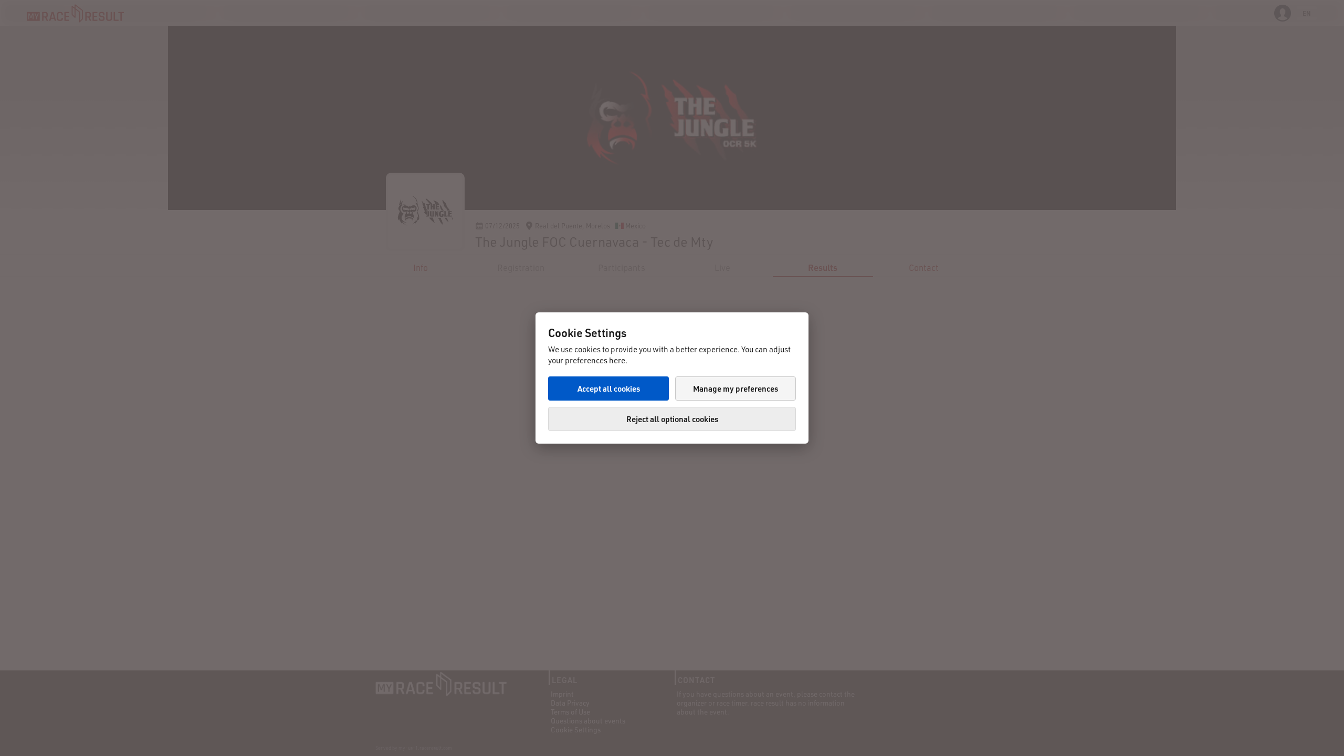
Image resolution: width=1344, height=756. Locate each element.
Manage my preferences (735, 388)
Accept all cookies (609, 388)
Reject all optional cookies (672, 419)
